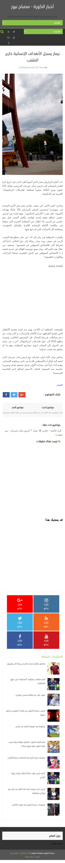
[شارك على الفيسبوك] (6, 394)
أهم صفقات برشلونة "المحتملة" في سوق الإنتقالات (27, 681)
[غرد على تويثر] (14, 394)
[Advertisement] (32, 294)
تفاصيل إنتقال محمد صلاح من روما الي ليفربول (26, 663)
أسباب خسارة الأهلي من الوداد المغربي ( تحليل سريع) (25, 712)
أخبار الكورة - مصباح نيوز (32, 6)
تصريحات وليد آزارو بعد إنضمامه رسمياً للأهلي (26, 757)
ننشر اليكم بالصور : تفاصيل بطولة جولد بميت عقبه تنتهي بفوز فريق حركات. (27, 744)
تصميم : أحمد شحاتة (32, 856)
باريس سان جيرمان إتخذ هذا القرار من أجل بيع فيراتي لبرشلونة (26, 791)
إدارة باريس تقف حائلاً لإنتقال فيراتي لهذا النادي (28, 775)
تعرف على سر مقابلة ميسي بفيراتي (30, 695)
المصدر (59, 385)
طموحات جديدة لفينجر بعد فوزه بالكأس (28, 804)
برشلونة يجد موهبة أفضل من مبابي (30, 726)
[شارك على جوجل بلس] (21, 394)
